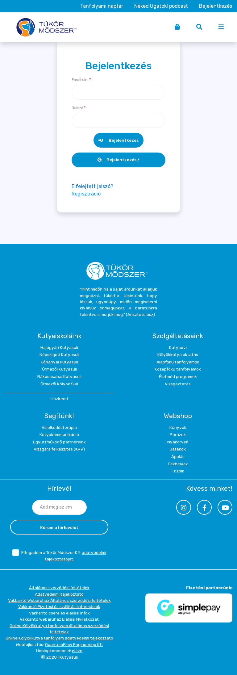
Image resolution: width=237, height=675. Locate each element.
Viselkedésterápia (59, 427)
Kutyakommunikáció (59, 434)
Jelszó (77, 108)
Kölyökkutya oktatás (177, 354)
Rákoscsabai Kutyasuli (59, 376)
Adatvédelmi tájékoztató (59, 594)
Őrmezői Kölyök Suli (59, 383)
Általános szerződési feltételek (59, 587)
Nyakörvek (177, 441)
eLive (77, 650)
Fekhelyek (178, 463)
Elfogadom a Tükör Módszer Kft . (63, 555)
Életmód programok (178, 376)
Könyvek (177, 427)
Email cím (80, 80)
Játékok (178, 449)
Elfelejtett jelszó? (92, 186)
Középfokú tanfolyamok (178, 369)
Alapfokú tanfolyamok (177, 361)
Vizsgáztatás (178, 383)
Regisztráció (86, 194)
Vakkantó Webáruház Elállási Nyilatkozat (59, 619)
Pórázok (178, 434)
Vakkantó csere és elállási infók (59, 612)
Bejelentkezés (215, 6)
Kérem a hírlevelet (59, 527)
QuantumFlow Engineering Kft (74, 644)
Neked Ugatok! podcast (161, 6)
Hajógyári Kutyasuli (59, 347)
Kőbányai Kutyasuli (59, 361)
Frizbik (178, 470)
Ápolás (178, 456)
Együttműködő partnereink (59, 441)
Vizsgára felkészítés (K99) (59, 449)
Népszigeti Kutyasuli (59, 354)
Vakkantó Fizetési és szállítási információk (59, 606)
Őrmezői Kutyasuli (59, 369)
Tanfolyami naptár (101, 6)
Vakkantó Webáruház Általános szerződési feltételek (59, 600)
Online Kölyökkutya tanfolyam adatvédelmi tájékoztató (59, 637)
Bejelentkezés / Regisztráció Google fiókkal (118, 162)
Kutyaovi (178, 347)
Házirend (59, 398)
